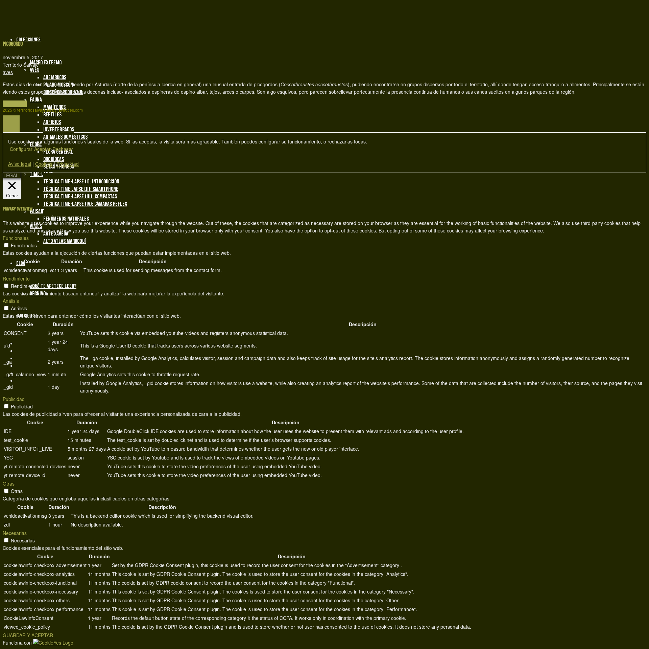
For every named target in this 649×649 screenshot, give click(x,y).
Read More (15, 103)
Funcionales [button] (16, 237)
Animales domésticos (65, 137)
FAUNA (36, 99)
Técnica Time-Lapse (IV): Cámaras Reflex (85, 204)
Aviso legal (19, 163)
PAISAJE (37, 211)
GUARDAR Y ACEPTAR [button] (28, 635)
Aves (34, 70)
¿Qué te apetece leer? (53, 286)
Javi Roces (25, 316)
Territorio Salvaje (21, 64)
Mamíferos (54, 107)
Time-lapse (41, 174)
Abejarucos (54, 77)
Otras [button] (9, 483)
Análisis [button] (11, 300)
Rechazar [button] (62, 149)
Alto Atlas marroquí (64, 241)
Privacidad (67, 163)
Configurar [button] (21, 149)
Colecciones (28, 40)
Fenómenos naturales (66, 219)
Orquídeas (53, 159)
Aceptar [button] (42, 149)
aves (8, 72)
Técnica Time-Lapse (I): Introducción (81, 181)
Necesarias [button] (15, 533)
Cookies (43, 163)
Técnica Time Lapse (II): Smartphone (80, 189)
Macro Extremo (46, 62)
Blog (20, 263)
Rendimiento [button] (16, 278)
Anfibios (52, 122)
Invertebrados (58, 129)
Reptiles (52, 114)
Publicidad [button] (14, 399)
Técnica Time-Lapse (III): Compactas (80, 196)
